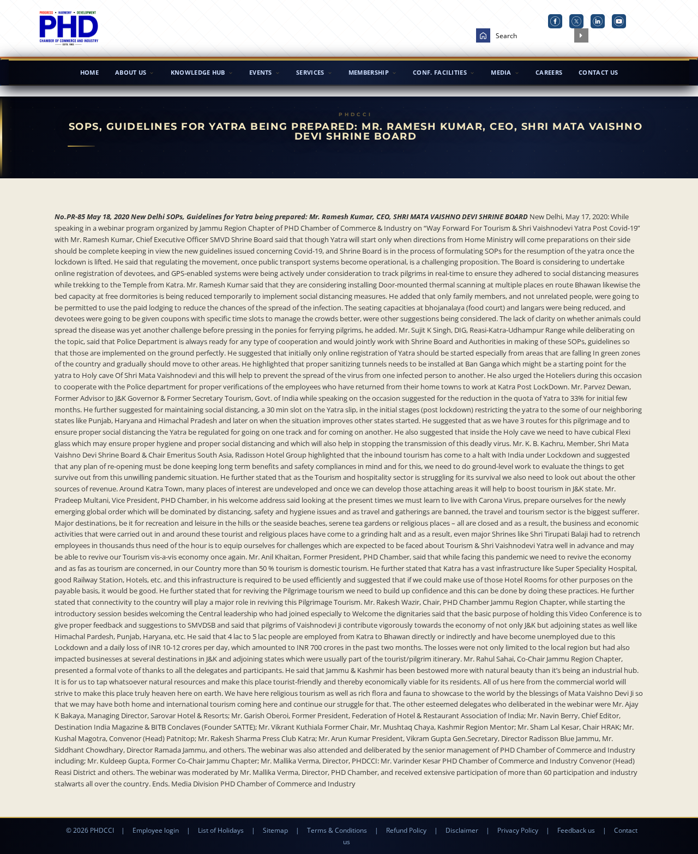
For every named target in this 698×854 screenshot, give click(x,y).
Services (310, 72)
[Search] (581, 35)
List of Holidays (221, 830)
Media (501, 72)
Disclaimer (462, 830)
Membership (368, 72)
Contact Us (598, 72)
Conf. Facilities (440, 72)
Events (260, 72)
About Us (130, 72)
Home (89, 72)
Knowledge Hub (198, 72)
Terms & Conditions (337, 830)
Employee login (156, 830)
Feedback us (576, 830)
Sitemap (275, 830)
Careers (548, 72)
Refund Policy (406, 830)
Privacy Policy (517, 830)
